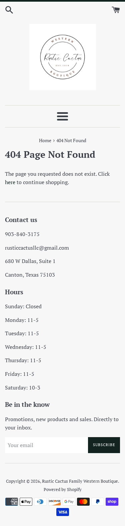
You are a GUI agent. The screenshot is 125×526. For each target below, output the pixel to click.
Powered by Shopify (63, 489)
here (10, 182)
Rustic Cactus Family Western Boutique (80, 481)
